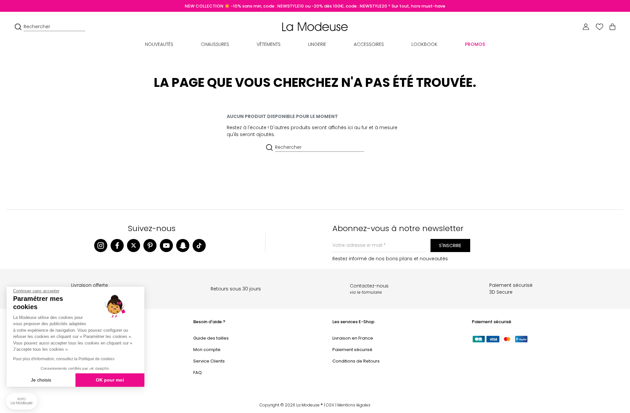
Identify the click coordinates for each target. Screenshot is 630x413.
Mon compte (206, 349)
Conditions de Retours (356, 361)
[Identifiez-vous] (586, 27)
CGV (330, 405)
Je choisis (41, 380)
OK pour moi (110, 380)
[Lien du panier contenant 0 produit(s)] (612, 27)
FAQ (197, 372)
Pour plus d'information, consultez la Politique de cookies (64, 359)
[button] (21, 401)
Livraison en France (352, 338)
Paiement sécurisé (352, 349)
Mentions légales (353, 405)
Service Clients (209, 361)
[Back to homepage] (315, 26)
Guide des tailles (211, 338)
